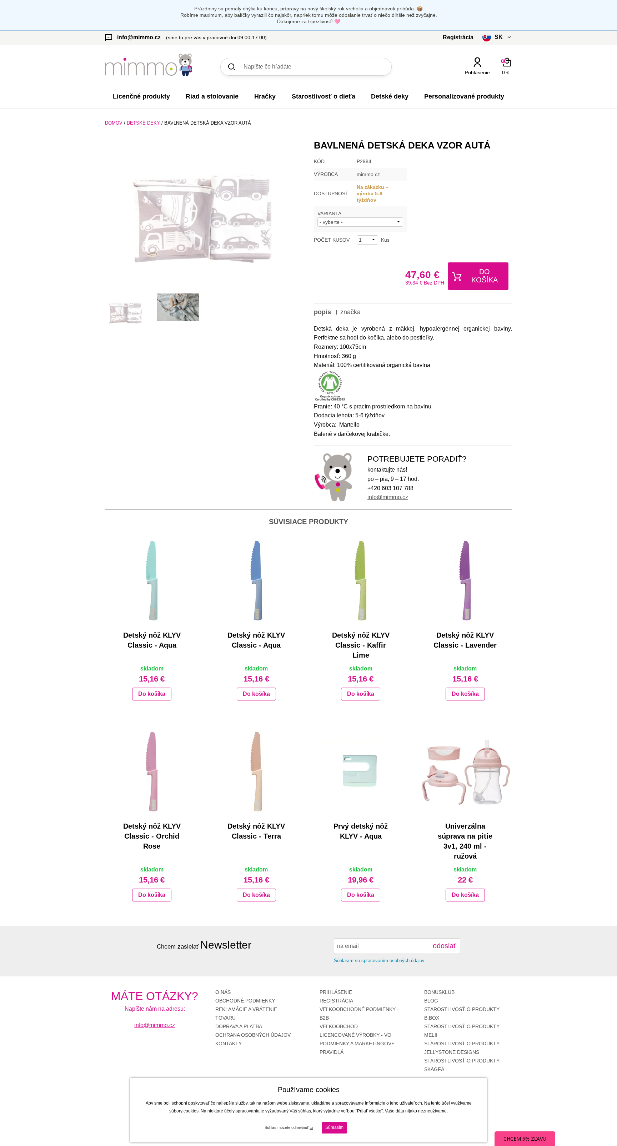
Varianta (329, 213)
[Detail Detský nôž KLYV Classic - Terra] (257, 771)
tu (311, 1127)
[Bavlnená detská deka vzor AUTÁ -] (126, 311)
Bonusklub (439, 992)
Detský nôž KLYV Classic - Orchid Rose (152, 836)
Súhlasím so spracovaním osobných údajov (379, 960)
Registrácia (336, 1001)
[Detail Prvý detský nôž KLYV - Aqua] (361, 771)
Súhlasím (334, 1127)
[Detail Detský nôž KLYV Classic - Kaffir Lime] (361, 580)
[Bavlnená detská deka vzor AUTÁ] (204, 214)
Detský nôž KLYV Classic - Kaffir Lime (361, 645)
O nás (223, 992)
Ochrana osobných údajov (253, 1035)
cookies (191, 1111)
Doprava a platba (238, 1026)
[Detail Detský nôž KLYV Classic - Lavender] (465, 580)
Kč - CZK (470, 85)
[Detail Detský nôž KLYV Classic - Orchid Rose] (152, 771)
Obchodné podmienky (245, 1001)
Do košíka (484, 276)
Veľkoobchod (339, 1026)
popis (322, 312)
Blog (431, 1001)
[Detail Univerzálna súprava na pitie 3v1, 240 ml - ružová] (465, 771)
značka (350, 312)
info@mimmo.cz (387, 497)
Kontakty (228, 1043)
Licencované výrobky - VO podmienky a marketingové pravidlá (357, 1043)
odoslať (444, 946)
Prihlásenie (336, 992)
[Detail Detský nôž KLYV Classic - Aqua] (152, 580)
